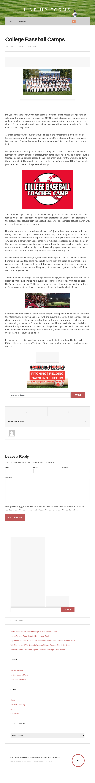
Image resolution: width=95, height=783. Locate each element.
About (13, 709)
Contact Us (15, 713)
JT (22, 46)
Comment (9, 477)
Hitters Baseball (17, 670)
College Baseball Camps (20, 675)
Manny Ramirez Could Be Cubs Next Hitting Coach (30, 636)
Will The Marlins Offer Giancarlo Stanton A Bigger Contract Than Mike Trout (40, 645)
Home (13, 700)
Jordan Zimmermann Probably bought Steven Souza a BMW (34, 631)
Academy (33, 46)
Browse (23, 21)
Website (65, 467)
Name (7, 467)
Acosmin (50, 761)
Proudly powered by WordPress (20, 761)
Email (36, 467)
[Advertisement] (47, 62)
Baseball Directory (18, 704)
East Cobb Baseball (18, 679)
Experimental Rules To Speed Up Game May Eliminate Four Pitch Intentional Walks (43, 640)
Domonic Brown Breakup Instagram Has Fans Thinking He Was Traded (38, 649)
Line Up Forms (47, 9)
